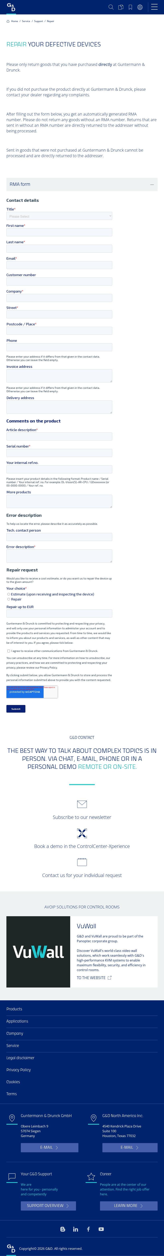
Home (14, 21)
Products (14, 1009)
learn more (125, 1206)
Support (38, 21)
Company (14, 1034)
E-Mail (46, 1147)
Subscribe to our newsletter (82, 817)
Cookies (13, 1082)
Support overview (45, 1206)
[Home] (11, 7)
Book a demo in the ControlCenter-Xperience (82, 846)
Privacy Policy (18, 1070)
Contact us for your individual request (82, 875)
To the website (91, 978)
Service (26, 21)
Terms (11, 1094)
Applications (17, 1021)
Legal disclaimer (20, 1058)
